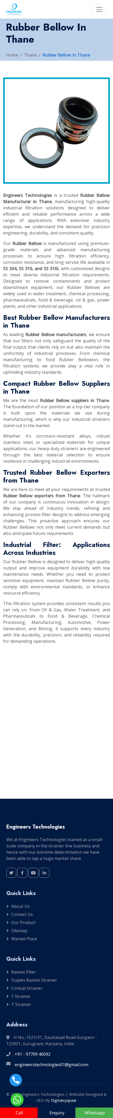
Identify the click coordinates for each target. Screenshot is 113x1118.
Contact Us (22, 914)
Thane (30, 55)
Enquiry (56, 1113)
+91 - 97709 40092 (32, 1054)
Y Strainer (21, 996)
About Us (20, 906)
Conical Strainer (27, 988)
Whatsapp (95, 1113)
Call (19, 1113)
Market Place (24, 939)
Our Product (23, 922)
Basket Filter (23, 972)
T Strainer (21, 1004)
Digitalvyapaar (64, 1100)
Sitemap (19, 930)
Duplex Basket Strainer (34, 980)
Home (12, 55)
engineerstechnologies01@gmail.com (51, 1064)
